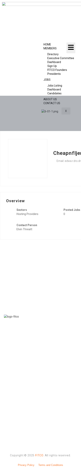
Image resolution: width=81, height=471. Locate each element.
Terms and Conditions (50, 465)
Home (47, 44)
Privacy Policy (26, 465)
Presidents (54, 73)
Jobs (47, 79)
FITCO (39, 455)
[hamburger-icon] (70, 47)
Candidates (54, 93)
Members (50, 48)
